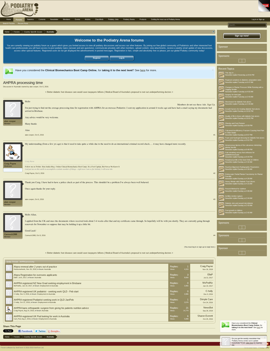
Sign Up (211, 104)
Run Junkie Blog (48, 166)
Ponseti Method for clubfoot (235, 189)
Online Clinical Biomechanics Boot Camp (71, 166)
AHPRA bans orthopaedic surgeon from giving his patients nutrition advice (51, 308)
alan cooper (34, 87)
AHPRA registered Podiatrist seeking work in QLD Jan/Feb (44, 300)
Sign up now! (242, 36)
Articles (87, 19)
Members (66, 19)
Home (8, 19)
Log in (121, 58)
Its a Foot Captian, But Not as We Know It (104, 166)
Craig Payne (10, 163)
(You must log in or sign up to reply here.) (199, 247)
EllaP (16, 277)
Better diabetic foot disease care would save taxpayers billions (75, 92)
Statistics (30, 19)
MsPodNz (17, 286)
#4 (214, 235)
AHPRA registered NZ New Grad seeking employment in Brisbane (47, 283)
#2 (214, 173)
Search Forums (9, 23)
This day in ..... (230, 73)
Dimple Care (206, 299)
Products (143, 19)
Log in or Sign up (258, 19)
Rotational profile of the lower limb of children (242, 160)
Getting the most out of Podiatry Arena (165, 19)
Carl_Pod (17, 319)
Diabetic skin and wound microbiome (239, 203)
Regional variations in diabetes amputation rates (243, 80)
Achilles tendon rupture (233, 196)
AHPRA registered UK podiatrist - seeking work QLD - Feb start (46, 291)
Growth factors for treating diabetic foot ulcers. (242, 109)
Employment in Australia (49, 286)
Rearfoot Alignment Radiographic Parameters (242, 167)
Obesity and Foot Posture (235, 123)
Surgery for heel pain (233, 95)
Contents (42, 19)
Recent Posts (23, 23)
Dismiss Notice (213, 70)
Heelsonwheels (19, 269)
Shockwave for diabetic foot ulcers (238, 102)
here (142, 70)
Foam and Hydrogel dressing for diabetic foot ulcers (244, 138)
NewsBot (208, 307)
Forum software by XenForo (22, 348)
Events (77, 19)
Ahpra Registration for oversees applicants (35, 275)
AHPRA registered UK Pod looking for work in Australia (42, 316)
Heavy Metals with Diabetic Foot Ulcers (240, 181)
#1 (214, 135)
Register (97, 58)
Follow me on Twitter (33, 166)
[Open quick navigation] (213, 32)
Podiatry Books (129, 19)
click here (249, 343)
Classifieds (99, 19)
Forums (19, 20)
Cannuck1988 (10, 234)
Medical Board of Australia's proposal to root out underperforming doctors (138, 92)
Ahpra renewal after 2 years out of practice (35, 266)
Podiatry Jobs (113, 19)
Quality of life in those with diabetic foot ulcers (242, 116)
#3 (214, 199)
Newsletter (54, 19)
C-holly (16, 294)
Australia (17, 87)
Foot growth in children (233, 210)
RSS (267, 344)
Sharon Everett (205, 316)
